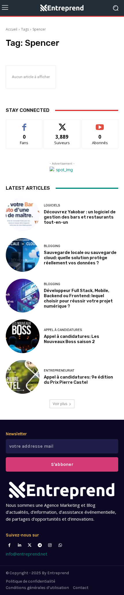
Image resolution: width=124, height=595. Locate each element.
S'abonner (100, 124)
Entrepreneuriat (59, 370)
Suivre (62, 124)
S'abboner (62, 464)
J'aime (24, 124)
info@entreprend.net (26, 554)
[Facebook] (9, 545)
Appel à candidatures (63, 330)
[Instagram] (50, 545)
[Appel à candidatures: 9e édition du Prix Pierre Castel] (23, 377)
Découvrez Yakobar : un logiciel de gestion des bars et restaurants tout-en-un (80, 217)
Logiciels (52, 205)
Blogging (52, 246)
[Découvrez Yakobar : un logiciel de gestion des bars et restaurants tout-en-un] (23, 214)
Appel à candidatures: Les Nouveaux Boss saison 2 (71, 339)
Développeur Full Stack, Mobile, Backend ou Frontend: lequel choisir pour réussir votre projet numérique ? (78, 298)
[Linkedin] (19, 545)
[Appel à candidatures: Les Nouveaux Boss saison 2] (23, 336)
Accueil (11, 29)
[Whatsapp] (60, 545)
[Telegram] (40, 545)
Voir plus (60, 403)
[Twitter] (29, 545)
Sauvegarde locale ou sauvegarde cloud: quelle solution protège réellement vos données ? (80, 258)
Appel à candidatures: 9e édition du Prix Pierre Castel (78, 379)
